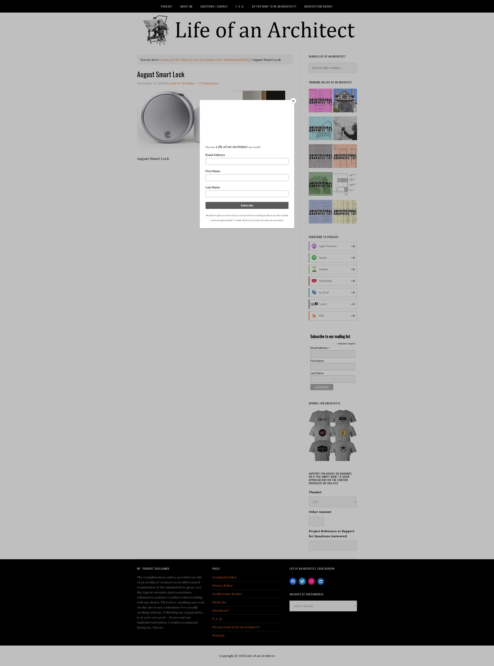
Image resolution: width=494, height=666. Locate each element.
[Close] (293, 101)
